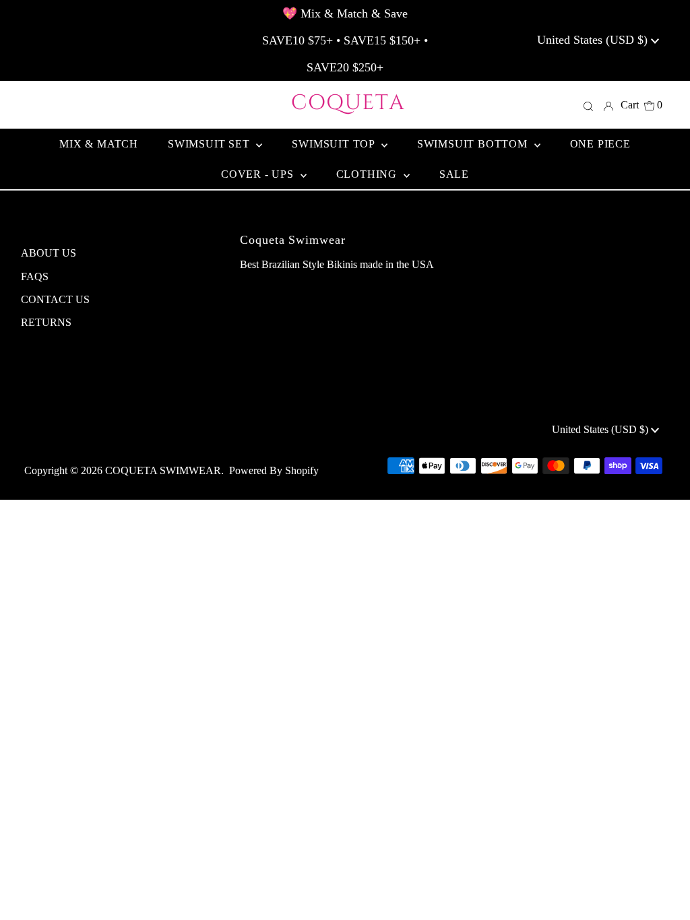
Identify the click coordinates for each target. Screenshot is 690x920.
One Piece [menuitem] (600, 144)
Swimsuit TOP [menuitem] (334, 144)
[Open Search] (588, 105)
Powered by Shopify (274, 470)
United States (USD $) (594, 39)
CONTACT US (55, 299)
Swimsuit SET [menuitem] (210, 144)
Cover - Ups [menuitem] (259, 174)
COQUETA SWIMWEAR (163, 470)
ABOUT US (48, 253)
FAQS (35, 276)
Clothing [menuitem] (368, 174)
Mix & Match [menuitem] (98, 144)
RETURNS (46, 322)
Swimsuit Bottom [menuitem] (474, 144)
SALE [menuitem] (454, 174)
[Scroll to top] (663, 893)
